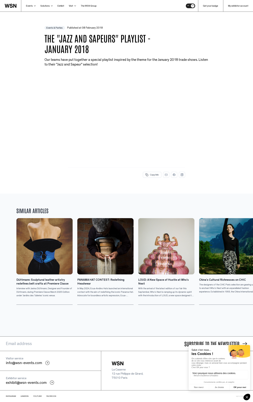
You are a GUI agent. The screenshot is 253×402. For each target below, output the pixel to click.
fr (188, 5)
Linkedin (25, 396)
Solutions (45, 6)
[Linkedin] (182, 174)
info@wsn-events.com (24, 363)
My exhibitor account (238, 6)
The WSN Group (89, 6)
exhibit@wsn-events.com (26, 383)
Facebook (51, 396)
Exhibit (60, 6)
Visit (71, 6)
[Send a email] (166, 174)
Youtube (37, 396)
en (193, 5)
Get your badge (210, 6)
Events (29, 6)
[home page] (13, 6)
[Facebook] (174, 174)
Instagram (11, 396)
